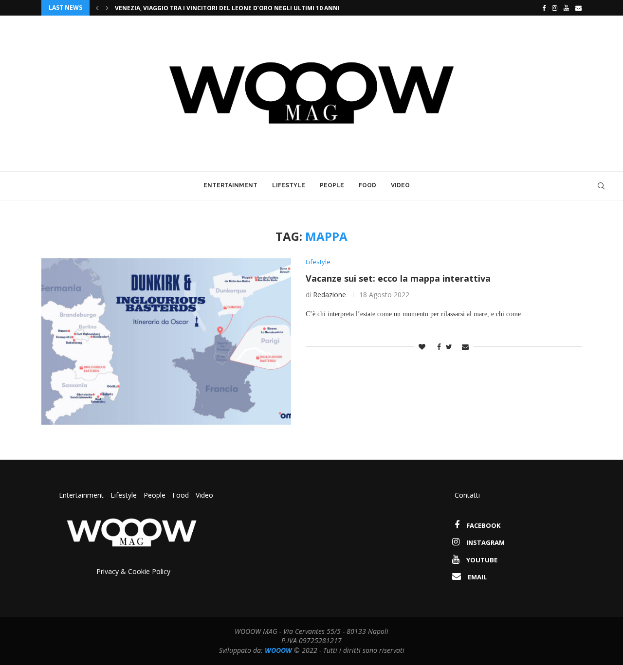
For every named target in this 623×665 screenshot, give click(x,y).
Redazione (329, 294)
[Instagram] (554, 8)
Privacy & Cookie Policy (133, 571)
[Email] (578, 8)
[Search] (601, 186)
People (332, 185)
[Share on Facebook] (436, 346)
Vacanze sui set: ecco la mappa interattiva (398, 278)
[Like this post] (422, 346)
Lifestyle (288, 185)
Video (400, 185)
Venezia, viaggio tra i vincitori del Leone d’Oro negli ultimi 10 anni (227, 8)
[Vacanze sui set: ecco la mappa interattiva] (166, 341)
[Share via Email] (465, 346)
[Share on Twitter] (449, 346)
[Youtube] (566, 8)
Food (367, 185)
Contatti (467, 495)
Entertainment (230, 185)
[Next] (107, 8)
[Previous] (97, 8)
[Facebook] (541, 8)
